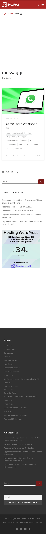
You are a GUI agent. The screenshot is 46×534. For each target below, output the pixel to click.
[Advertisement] (23, 41)
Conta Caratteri (10, 393)
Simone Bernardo (13, 155)
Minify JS (7, 411)
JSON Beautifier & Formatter (15, 408)
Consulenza (8, 353)
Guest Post (8, 400)
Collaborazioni (9, 349)
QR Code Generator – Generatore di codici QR (21, 379)
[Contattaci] (12, 171)
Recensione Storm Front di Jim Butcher (17, 211)
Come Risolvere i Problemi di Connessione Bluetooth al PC (20, 465)
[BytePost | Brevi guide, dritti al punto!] (4, 4)
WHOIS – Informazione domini (15, 415)
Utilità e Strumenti (11, 386)
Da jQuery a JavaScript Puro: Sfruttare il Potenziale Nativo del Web (22, 222)
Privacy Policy (9, 375)
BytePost (16, 519)
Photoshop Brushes (11, 372)
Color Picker (8, 389)
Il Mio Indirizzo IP (10, 360)
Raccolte (7, 383)
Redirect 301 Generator (13, 419)
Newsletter (8, 364)
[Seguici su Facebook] (3, 171)
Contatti (7, 357)
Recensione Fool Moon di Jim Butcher (17, 207)
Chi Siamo (8, 345)
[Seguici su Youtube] (7, 171)
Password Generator (12, 368)
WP (14, 522)
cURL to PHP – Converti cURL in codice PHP (20, 397)
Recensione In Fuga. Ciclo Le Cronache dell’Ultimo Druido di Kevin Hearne (22, 201)
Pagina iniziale (7, 14)
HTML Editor (9, 404)
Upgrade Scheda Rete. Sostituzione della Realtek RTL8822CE (21, 216)
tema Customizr (36, 522)
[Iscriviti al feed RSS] (17, 171)
